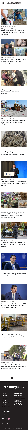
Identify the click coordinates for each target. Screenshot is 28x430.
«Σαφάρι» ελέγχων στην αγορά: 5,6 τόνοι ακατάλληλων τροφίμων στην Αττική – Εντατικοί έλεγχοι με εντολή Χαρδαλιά (13, 152)
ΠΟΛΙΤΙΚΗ (4, 398)
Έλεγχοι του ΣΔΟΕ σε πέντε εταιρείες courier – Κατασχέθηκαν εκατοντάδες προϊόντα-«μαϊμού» (12, 336)
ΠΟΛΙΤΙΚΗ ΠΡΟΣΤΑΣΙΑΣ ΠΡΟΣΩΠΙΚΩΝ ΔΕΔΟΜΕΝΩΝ (18, 402)
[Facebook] (2, 423)
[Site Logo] (14, 3)
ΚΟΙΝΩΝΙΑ (3, 240)
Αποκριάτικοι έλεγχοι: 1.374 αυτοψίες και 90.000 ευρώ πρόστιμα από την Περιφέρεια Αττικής (14, 183)
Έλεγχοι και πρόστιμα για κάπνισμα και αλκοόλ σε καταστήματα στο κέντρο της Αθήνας (13, 244)
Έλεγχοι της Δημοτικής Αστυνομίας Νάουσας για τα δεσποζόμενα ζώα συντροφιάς (11, 91)
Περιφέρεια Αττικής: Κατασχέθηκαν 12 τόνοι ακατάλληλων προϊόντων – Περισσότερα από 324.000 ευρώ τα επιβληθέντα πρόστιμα (12, 214)
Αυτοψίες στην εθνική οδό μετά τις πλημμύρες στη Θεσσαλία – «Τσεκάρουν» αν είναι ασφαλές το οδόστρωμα (13, 366)
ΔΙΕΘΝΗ (4, 400)
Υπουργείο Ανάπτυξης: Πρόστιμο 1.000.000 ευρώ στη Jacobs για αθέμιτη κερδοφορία (13, 274)
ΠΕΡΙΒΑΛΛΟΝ (5, 402)
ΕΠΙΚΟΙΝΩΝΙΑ (18, 393)
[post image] (14, 17)
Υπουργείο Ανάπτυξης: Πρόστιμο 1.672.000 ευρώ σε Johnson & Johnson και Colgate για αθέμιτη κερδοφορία (13, 305)
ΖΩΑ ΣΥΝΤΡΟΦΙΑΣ (4, 26)
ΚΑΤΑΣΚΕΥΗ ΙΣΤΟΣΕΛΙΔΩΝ (11, 428)
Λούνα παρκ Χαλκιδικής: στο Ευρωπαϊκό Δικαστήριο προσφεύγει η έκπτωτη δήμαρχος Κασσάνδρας (13, 122)
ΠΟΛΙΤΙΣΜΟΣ (5, 404)
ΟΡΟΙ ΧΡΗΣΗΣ (18, 395)
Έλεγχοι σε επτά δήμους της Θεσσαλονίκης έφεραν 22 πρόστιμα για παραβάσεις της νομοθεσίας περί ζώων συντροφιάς (12, 31)
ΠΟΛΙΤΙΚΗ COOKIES (20, 398)
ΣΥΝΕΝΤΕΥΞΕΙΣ (6, 407)
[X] (5, 423)
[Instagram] (7, 423)
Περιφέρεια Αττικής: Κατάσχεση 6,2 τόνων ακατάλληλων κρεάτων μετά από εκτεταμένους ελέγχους (13, 61)
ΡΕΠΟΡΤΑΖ (3, 57)
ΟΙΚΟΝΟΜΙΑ (3, 301)
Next (16, 378)
